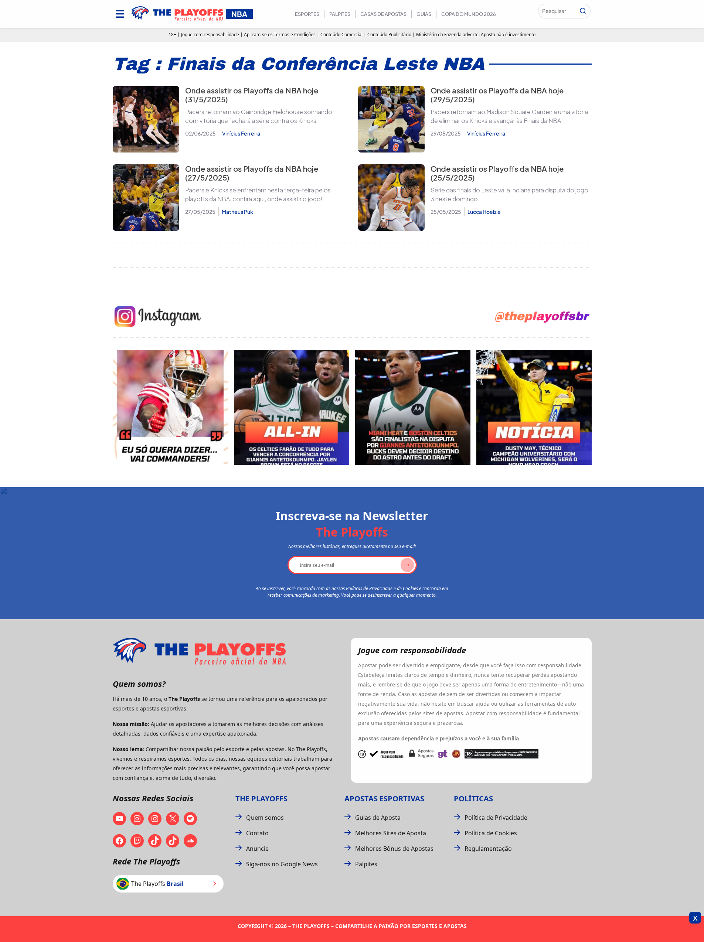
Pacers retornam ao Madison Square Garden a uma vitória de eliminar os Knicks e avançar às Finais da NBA (509, 116)
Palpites (339, 14)
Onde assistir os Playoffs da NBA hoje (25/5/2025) (497, 173)
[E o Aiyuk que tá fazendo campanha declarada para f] (170, 407)
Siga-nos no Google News (282, 864)
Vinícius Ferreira (241, 133)
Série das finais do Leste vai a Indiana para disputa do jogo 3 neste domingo (509, 194)
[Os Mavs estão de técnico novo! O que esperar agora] (534, 407)
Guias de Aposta (378, 817)
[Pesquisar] (582, 11)
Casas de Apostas (383, 14)
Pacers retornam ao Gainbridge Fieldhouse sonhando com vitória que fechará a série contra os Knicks (258, 116)
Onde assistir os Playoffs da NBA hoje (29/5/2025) (497, 95)
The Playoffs (261, 799)
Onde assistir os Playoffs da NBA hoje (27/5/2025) (251, 173)
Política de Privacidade (496, 817)
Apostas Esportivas (384, 799)
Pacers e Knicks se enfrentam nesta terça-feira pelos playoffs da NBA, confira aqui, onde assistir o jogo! (258, 194)
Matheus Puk (237, 212)
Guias (423, 14)
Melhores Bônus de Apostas (394, 849)
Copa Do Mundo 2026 (468, 14)
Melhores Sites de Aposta (390, 833)
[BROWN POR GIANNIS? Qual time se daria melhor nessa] (291, 407)
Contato (257, 833)
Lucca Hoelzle (484, 212)
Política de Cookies (491, 833)
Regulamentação (488, 849)
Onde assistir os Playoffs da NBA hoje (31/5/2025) (251, 95)
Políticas (473, 799)
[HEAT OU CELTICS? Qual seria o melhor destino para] (412, 407)
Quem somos (265, 817)
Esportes (307, 14)
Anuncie (257, 849)
